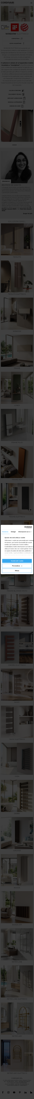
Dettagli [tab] (13, 531)
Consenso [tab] (5, 531)
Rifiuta (17, 570)
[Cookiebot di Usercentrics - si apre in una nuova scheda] (24, 527)
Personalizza (16, 566)
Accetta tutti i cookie (17, 561)
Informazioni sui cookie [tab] (25, 531)
